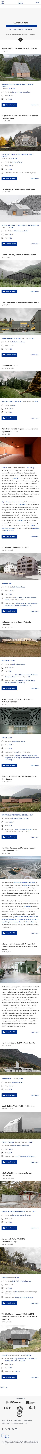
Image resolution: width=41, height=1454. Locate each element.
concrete (15, 478)
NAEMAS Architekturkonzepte (21, 1281)
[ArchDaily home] (20, 2)
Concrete (4, 468)
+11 (23, 600)
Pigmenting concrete (8, 502)
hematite (20, 520)
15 (9, 1219)
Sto (21, 598)
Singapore (26, 885)
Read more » (35, 105)
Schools (25, 815)
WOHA (31, 917)
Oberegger (18, 1297)
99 (9, 96)
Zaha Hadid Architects (21, 917)
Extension (21, 1212)
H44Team (26, 605)
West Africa (35, 528)
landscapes (27, 906)
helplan (7, 605)
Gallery (4, 156)
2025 (10, 169)
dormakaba (27, 675)
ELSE (13, 405)
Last (6, 1387)
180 (10, 234)
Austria (12, 88)
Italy (12, 227)
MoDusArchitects (17, 1082)
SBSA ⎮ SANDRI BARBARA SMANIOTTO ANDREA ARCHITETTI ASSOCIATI (21, 1360)
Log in (37, 2)
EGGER (17, 598)
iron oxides (22, 504)
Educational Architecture (11, 338)
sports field (6, 1079)
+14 (29, 677)
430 (10, 1086)
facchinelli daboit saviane (20, 819)
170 (10, 1364)
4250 (10, 668)
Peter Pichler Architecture (20, 1146)
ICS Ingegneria (23, 1156)
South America (9, 531)
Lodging (5, 583)
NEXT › (3, 1387)
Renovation (12, 1212)
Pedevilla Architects (18, 342)
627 (10, 1285)
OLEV (17, 1292)
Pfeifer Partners (20, 680)
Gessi (17, 752)
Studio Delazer (30, 680)
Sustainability (33, 225)
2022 (10, 238)
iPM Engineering (33, 603)
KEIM (16, 829)
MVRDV (20, 919)
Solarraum (31, 1156)
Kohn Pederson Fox (15, 922)
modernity (30, 468)
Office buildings (8, 1142)
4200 (10, 745)
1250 (10, 591)
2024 (10, 826)
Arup (16, 1156)
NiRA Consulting (19, 682)
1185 (10, 822)
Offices (4, 738)
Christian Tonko (17, 162)
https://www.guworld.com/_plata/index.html (20, 29)
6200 (10, 1149)
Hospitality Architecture (11, 154)
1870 (10, 345)
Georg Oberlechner (16, 605)
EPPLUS (17, 1371)
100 (10, 409)
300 (10, 166)
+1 (31, 605)
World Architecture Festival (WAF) (24, 883)
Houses (4, 86)
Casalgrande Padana (25, 829)
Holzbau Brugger (27, 1297)
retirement (6, 661)
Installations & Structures (12, 402)
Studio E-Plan (9, 682)
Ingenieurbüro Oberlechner (26, 758)
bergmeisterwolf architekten (21, 1215)
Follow (22, 26)
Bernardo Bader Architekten (21, 92)
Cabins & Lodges (8, 84)
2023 (10, 99)
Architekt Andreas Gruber (20, 231)
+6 (14, 1294)
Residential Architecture (24, 84)
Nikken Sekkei (29, 922)
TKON (15, 758)
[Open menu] (2, 2)
